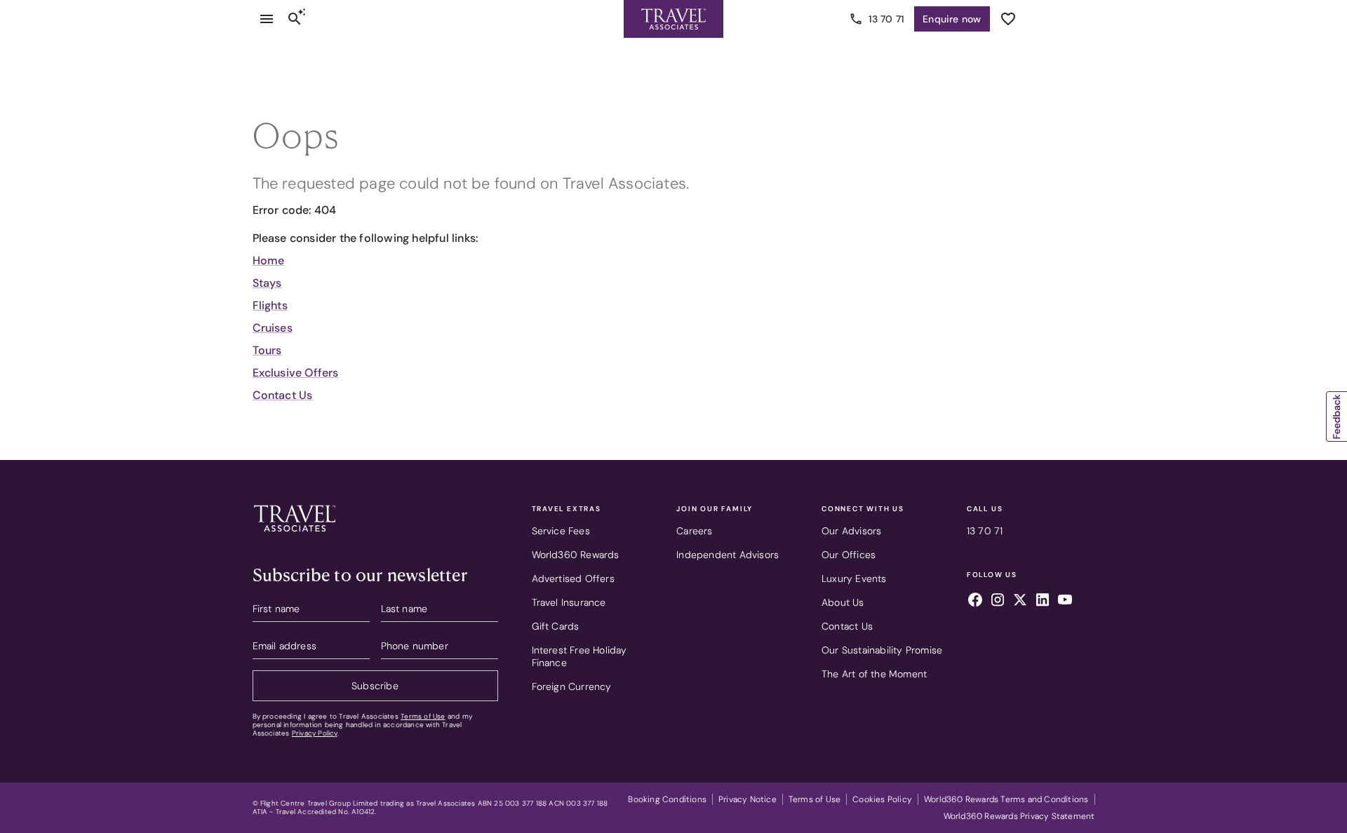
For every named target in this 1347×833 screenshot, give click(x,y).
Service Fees (561, 530)
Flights (270, 305)
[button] (1336, 416)
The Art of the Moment (874, 674)
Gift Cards (555, 626)
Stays (267, 283)
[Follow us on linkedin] (1042, 601)
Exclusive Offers (296, 372)
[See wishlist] (1008, 19)
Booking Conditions (667, 799)
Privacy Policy (314, 733)
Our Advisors (851, 530)
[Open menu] (267, 19)
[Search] (295, 19)
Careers (694, 530)
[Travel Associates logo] (295, 535)
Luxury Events (854, 578)
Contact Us (283, 395)
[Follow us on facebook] (975, 601)
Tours (267, 350)
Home (269, 260)
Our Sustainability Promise (882, 650)
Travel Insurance (569, 602)
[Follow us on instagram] (997, 601)
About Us (843, 602)
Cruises (273, 327)
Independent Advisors (727, 554)
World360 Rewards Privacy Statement (1019, 816)
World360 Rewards (575, 554)
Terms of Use (423, 716)
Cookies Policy (882, 799)
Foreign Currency (572, 686)
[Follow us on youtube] (1065, 601)
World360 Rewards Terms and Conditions (1006, 799)
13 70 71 (887, 19)
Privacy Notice (747, 799)
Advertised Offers (573, 578)
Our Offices (849, 554)
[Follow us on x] (1020, 601)
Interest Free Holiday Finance (579, 656)
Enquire (952, 19)
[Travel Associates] (673, 19)
